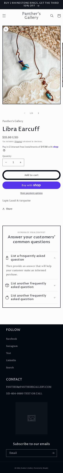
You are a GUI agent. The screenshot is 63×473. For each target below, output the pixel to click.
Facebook (11, 338)
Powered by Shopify (41, 468)
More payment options (31, 193)
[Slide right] (38, 113)
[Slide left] (24, 113)
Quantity (6, 156)
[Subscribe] (53, 453)
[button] (3, 15)
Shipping (18, 141)
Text (8, 353)
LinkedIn (11, 360)
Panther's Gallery (27, 468)
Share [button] (9, 208)
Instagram (12, 345)
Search (10, 367)
